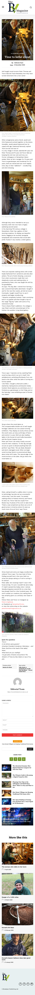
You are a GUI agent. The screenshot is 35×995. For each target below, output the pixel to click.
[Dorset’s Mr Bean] (17, 914)
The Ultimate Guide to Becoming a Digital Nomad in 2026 (23, 776)
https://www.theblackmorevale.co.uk (17, 692)
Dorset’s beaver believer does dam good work (16, 959)
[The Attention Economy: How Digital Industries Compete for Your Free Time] (6, 767)
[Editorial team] (17, 682)
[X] (15, 759)
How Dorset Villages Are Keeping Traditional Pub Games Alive (23, 793)
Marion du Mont (7, 667)
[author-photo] (3, 869)
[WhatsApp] (23, 759)
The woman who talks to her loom (14, 867)
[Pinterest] (19, 759)
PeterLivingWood (7, 602)
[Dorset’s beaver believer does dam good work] (17, 945)
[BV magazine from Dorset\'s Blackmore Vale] (18, 7)
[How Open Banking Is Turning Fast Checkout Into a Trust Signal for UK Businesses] (6, 801)
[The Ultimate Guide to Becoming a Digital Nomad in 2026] (6, 776)
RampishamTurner (18, 604)
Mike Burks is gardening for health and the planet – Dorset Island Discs (25, 669)
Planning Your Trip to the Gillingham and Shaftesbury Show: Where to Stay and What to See (23, 784)
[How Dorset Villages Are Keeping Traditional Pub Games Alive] (6, 793)
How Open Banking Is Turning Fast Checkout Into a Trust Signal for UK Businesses (23, 801)
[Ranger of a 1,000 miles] (17, 884)
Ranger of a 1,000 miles (10, 897)
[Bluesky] (31, 984)
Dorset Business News (8, 816)
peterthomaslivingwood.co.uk (11, 608)
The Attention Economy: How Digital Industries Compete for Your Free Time (22, 767)
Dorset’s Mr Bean (8, 927)
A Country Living (17, 53)
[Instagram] (24, 984)
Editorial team (18, 62)
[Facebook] (11, 759)
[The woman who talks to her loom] (17, 854)
